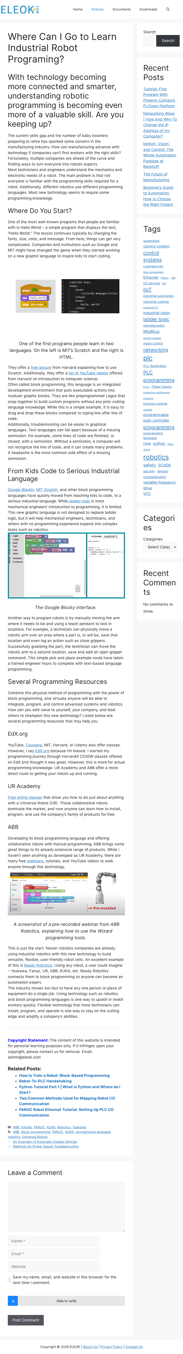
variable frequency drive (159, 485)
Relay (171, 444)
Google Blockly (21, 489)
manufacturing (153, 325)
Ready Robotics (38, 965)
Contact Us (134, 1347)
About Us (90, 1347)
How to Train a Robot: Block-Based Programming (64, 1075)
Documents (122, 9)
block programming (35, 1132)
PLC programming (159, 376)
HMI (173, 278)
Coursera (34, 745)
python (159, 443)
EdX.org (42, 751)
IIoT (147, 289)
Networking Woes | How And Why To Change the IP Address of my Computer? (160, 124)
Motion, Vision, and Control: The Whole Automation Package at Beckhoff (159, 155)
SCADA (164, 465)
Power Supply (162, 386)
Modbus (151, 331)
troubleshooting (154, 477)
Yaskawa (79, 1127)
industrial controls (156, 301)
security (149, 471)
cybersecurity (153, 266)
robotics (14, 1137)
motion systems (152, 338)
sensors (162, 471)
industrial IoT (150, 307)
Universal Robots (35, 1137)
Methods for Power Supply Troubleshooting (46, 1146)
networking (155, 350)
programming (159, 427)
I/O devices (151, 283)
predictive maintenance (156, 392)
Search (149, 32)
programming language (93, 1132)
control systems (152, 256)
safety (149, 465)
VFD (147, 493)
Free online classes (25, 797)
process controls (155, 403)
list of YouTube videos (88, 373)
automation (151, 241)
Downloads (148, 9)
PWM (147, 444)
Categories (153, 539)
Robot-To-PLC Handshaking (45, 1081)
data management (153, 272)
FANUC (39, 1127)
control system (156, 246)
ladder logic (79, 501)
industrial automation (158, 296)
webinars (35, 861)
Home (78, 9)
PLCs (146, 387)
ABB (16, 1127)
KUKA (51, 1127)
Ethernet (150, 277)
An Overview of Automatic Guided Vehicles (45, 1141)
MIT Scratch (47, 489)
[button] (168, 9)
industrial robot (156, 313)
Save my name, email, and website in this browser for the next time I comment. (64, 1280)
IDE (164, 283)
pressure (148, 398)
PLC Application (154, 366)
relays (146, 449)
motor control (153, 343)
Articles (98, 9)
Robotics (64, 1127)
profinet (147, 409)
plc (147, 358)
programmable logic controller (156, 418)
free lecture (41, 367)
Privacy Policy (111, 1347)
